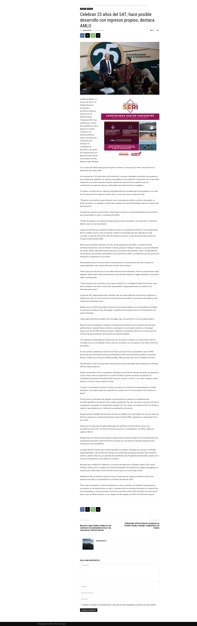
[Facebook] (82, 35)
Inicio (81, 5)
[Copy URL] (98, 35)
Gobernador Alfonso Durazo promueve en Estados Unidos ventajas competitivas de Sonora (141, 525)
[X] (87, 35)
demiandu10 (87, 30)
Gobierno (89, 5)
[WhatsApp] (93, 35)
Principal (90, 9)
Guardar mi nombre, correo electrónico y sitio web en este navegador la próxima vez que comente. (119, 605)
